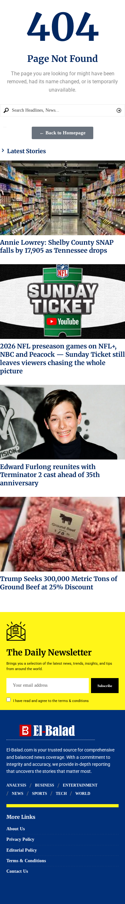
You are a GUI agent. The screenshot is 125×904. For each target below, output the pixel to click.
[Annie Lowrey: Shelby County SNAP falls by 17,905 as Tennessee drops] (62, 198)
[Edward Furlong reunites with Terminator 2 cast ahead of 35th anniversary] (62, 422)
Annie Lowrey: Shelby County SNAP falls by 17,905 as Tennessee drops (56, 246)
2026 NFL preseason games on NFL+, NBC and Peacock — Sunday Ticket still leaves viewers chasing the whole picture (62, 358)
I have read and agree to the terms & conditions (51, 701)
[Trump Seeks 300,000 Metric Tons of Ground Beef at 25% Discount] (62, 534)
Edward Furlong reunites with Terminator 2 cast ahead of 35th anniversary (50, 475)
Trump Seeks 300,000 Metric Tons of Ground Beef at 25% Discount (58, 583)
